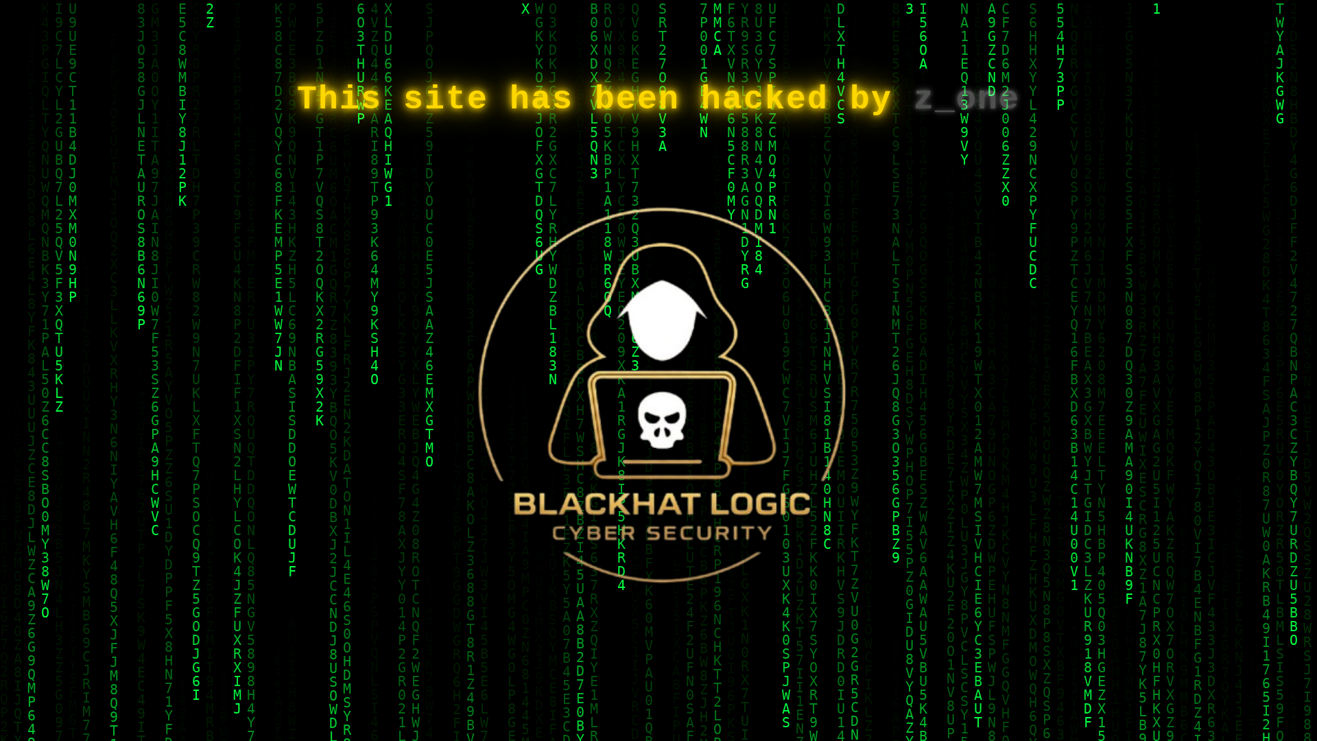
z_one (967, 99)
